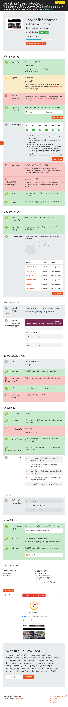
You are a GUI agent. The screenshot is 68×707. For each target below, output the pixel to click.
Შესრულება (41, 573)
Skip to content (31, 267)
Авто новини (30, 271)
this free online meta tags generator (39, 99)
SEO (38, 580)
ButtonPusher (18, 698)
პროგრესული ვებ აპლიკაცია (46, 582)
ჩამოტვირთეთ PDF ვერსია (35, 43)
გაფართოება (57, 117)
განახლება (43, 32)
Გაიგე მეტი (50, 9)
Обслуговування (31, 280)
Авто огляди (30, 275)
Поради (28, 284)
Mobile (7, 575)
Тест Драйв (30, 288)
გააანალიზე (9, 590)
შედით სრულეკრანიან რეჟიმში (34, 595)
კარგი (60, 3)
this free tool (56, 86)
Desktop (8, 573)
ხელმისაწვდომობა (43, 575)
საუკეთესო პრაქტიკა (44, 577)
